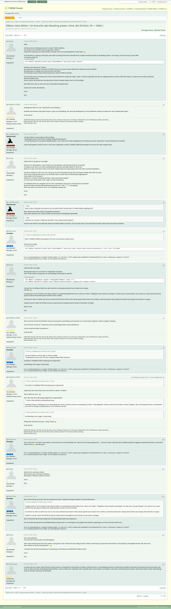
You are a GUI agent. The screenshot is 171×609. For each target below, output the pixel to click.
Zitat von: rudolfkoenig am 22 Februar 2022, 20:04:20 (41, 235)
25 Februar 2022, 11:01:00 (30, 265)
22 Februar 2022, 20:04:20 (30, 134)
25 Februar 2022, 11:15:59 (30, 347)
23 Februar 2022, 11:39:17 (30, 231)
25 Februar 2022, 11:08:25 (30, 318)
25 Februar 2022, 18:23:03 (30, 535)
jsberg (10, 41)
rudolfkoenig (13, 134)
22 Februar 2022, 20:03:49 (30, 104)
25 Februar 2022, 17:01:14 (30, 496)
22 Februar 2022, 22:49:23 (30, 158)
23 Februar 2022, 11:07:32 (30, 202)
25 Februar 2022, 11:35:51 (30, 439)
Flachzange (12, 564)
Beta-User (12, 231)
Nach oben (8, 588)
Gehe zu (139, 596)
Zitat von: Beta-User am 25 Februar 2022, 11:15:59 (40, 381)
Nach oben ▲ (164, 607)
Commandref (139, 9)
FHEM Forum (16, 8)
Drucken (162, 35)
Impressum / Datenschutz (113, 9)
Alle (25, 35)
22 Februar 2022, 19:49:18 (30, 41)
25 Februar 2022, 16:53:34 (30, 469)
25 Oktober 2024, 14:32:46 (30, 564)
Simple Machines (17, 607)
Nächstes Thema (159, 30)
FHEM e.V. (163, 9)
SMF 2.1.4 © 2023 (7, 607)
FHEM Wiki (152, 9)
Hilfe (138, 607)
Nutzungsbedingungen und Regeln (150, 607)
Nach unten (8, 35)
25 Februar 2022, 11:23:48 (30, 377)
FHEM (129, 9)
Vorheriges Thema (147, 30)
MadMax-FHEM (14, 104)
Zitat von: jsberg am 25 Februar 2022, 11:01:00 (39, 502)
